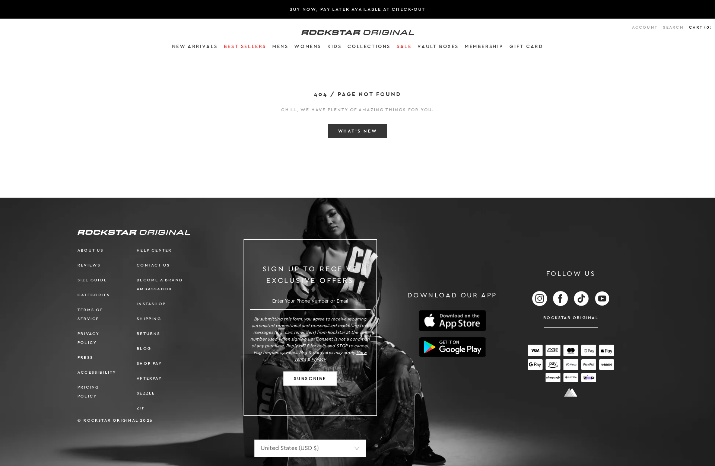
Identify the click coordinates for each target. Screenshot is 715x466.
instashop (151, 304)
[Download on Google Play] (452, 347)
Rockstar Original (570, 318)
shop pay (149, 363)
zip (141, 408)
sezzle (146, 393)
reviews (89, 265)
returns (148, 334)
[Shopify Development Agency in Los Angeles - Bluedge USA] (571, 392)
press (85, 357)
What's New (357, 131)
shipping (149, 319)
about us (90, 250)
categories (93, 295)
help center (154, 250)
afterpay (149, 378)
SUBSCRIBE (310, 379)
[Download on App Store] (452, 320)
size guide (92, 280)
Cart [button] (700, 27)
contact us (153, 265)
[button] (195, 47)
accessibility (97, 372)
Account (645, 27)
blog (144, 349)
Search (673, 27)
